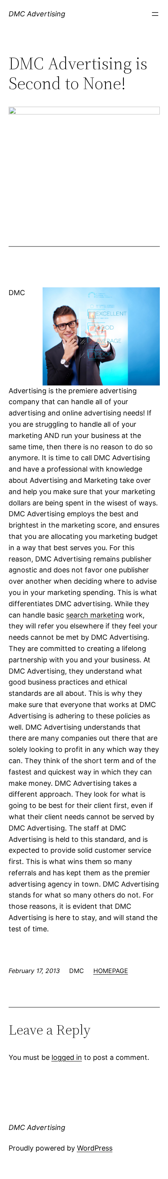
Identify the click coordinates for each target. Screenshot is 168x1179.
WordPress (95, 1148)
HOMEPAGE (110, 971)
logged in (67, 1057)
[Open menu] (155, 14)
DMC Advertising (37, 14)
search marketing (95, 615)
